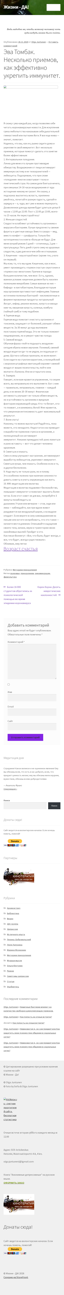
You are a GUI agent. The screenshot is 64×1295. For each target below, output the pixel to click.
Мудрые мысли (14, 960)
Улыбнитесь (13, 986)
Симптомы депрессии (18, 976)
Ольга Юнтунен (15, 965)
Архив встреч (13, 908)
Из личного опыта (16, 934)
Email (11, 706)
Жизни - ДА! (16, 7)
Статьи (10, 981)
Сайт (10, 721)
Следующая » (10, 789)
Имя (10, 692)
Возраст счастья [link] (21, 549)
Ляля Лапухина (14, 944)
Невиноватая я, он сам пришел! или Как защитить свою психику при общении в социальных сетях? (32, 1033)
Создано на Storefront (16, 1277)
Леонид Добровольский (19, 939)
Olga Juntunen (38, 42)
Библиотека (13, 913)
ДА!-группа (12, 923)
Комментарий (16, 641)
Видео (10, 918)
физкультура (10, 576)
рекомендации (42, 573)
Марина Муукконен (16, 950)
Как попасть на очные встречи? (36, 1016)
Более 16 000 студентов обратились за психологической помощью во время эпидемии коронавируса (18, 595)
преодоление (27, 573)
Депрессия (12, 929)
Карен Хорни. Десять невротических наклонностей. (48, 591)
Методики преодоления (25, 569)
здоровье (15, 573)
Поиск (7, 800)
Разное (10, 971)
